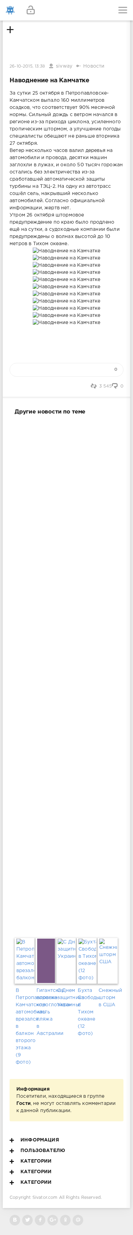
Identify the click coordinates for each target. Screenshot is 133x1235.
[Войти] (30, 10)
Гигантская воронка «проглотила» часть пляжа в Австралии (45, 1012)
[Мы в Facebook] (40, 1220)
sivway (64, 66)
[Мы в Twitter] (27, 1220)
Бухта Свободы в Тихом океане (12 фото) (87, 1012)
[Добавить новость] (66, 10)
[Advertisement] (66, 675)
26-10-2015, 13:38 (27, 66)
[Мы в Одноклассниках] (65, 1220)
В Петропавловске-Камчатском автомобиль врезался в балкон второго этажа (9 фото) (25, 1026)
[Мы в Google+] (52, 1220)
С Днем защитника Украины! (66, 997)
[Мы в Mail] (78, 1220)
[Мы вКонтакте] (15, 1220)
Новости (93, 66)
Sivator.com (45, 1197)
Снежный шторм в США (108, 997)
